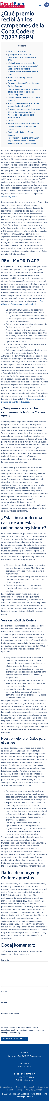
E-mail (4, 1002)
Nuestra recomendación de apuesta (24, 109)
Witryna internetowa (10, 1013)
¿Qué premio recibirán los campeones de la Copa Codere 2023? (22, 57)
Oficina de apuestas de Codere (21, 112)
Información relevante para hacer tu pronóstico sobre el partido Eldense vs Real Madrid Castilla (23, 141)
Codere (11, 120)
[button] (40, 5)
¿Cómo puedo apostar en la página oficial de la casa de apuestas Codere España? (24, 92)
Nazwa (4, 991)
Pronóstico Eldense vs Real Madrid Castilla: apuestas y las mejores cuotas (23, 126)
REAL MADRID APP (17, 51)
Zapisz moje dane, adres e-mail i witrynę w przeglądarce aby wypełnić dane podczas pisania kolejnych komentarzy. (22, 1030)
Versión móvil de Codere (19, 69)
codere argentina (9, 196)
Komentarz (5, 960)
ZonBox (29, 1096)
